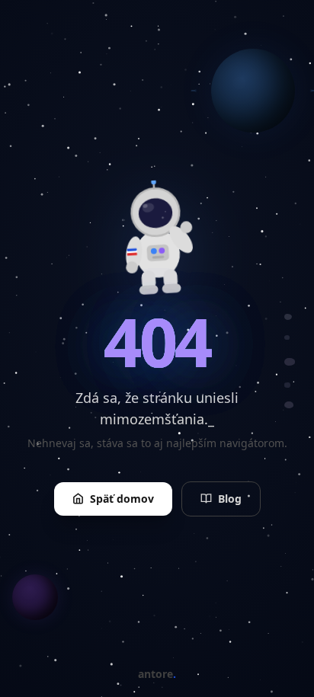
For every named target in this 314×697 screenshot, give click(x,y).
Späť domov (122, 498)
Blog (230, 498)
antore (157, 674)
